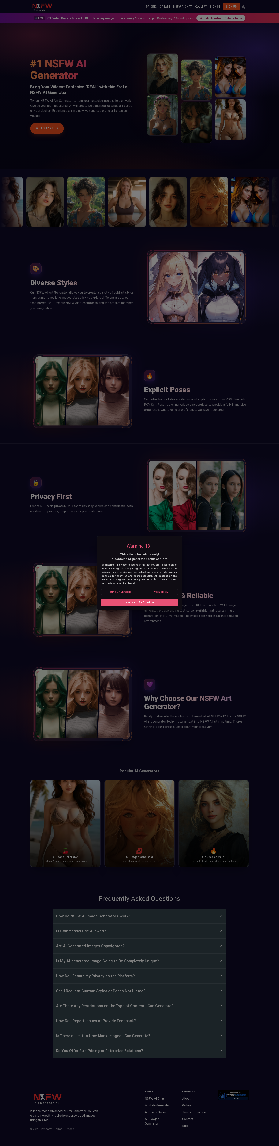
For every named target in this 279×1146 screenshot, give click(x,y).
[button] (119, 592)
